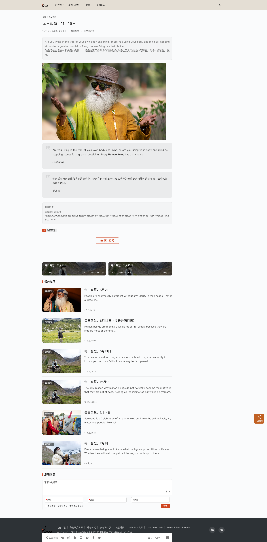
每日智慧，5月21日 (97, 351)
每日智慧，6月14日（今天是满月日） (110, 321)
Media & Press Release (178, 527)
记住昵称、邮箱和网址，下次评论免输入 (65, 506)
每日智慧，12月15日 (98, 382)
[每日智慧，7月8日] (61, 453)
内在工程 (61, 527)
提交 (165, 506)
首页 (44, 17)
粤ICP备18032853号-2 (120, 532)
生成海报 (53, 537)
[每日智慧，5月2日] (61, 300)
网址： (136, 499)
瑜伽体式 (91, 527)
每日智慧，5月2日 (97, 290)
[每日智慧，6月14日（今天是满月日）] (61, 330)
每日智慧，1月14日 (97, 412)
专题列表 (119, 527)
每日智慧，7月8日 (97, 443)
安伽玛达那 (105, 527)
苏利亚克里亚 (76, 527)
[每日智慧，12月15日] (61, 392)
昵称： (49, 499)
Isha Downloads (155, 527)
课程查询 (100, 5)
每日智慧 (75, 30)
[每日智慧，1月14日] (61, 422)
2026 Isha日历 (135, 527)
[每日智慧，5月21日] (61, 361)
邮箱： (93, 499)
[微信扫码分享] (62, 537)
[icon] (212, 530)
